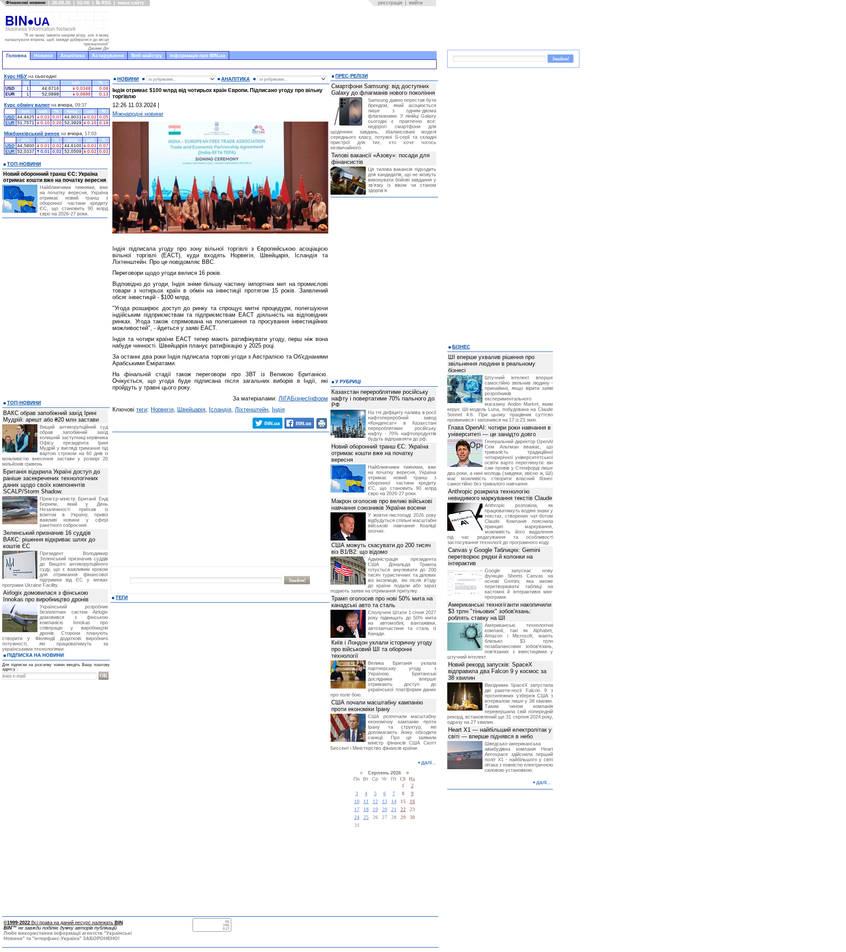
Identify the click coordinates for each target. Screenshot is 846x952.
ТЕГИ (121, 597)
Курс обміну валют (27, 104)
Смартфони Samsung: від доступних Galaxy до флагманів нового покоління (383, 89)
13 (384, 801)
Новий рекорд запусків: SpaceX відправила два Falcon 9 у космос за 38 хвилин (497, 671)
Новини (43, 55)
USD (10, 117)
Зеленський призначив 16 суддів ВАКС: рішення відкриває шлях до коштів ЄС (49, 539)
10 (357, 801)
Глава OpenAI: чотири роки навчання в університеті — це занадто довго (499, 430)
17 (357, 809)
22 (403, 809)
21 (394, 809)
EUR (10, 122)
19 (375, 809)
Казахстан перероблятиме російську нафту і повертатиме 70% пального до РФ (382, 398)
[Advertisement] (275, 28)
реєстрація (390, 2)
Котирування (108, 55)
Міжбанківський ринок (31, 133)
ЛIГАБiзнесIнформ (303, 398)
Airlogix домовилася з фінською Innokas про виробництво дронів (46, 596)
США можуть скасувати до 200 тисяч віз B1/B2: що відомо (381, 548)
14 (394, 801)
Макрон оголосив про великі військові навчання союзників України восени (381, 504)
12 (375, 801)
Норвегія (162, 409)
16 (412, 801)
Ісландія (220, 409)
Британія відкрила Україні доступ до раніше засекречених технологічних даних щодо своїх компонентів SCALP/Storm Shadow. (51, 481)
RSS (105, 2)
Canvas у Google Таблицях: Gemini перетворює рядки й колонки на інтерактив (494, 557)
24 (357, 817)
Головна (16, 55)
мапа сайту (131, 2)
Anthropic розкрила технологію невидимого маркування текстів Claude (500, 494)
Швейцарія (191, 409)
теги (141, 409)
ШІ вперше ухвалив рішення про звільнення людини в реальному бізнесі (491, 364)
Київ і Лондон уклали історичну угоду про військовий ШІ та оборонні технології (381, 649)
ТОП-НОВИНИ (24, 164)
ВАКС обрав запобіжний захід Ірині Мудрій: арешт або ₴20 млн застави (51, 416)
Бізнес (461, 346)
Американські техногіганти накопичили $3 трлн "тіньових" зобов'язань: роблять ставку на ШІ (499, 611)
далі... (428, 762)
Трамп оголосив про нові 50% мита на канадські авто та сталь (382, 601)
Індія (278, 409)
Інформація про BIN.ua (197, 55)
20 (384, 809)
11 (366, 801)
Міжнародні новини (137, 114)
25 (366, 817)
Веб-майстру (146, 55)
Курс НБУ (15, 76)
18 (366, 809)
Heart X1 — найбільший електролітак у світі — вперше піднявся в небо (500, 733)
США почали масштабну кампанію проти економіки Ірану (377, 705)
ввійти (416, 2)
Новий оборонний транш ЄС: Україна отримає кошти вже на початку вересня (54, 177)
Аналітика (72, 55)
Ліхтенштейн (251, 409)
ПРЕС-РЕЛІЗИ (351, 75)
